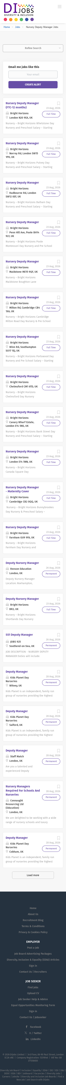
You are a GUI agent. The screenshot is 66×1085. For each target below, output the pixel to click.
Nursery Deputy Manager (22, 143)
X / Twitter (35, 1033)
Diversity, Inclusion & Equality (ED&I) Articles (33, 959)
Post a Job (33, 947)
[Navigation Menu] (59, 6)
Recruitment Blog (33, 920)
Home (7, 27)
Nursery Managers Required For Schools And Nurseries (23, 790)
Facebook (35, 1027)
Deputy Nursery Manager (22, 563)
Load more (33, 875)
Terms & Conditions (33, 926)
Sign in (33, 965)
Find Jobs (33, 987)
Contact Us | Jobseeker (33, 1017)
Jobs (17, 27)
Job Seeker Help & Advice (33, 999)
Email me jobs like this (23, 67)
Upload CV (33, 993)
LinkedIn (36, 1039)
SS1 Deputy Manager (19, 634)
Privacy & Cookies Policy (33, 932)
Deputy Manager (17, 671)
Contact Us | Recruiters (33, 971)
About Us (33, 914)
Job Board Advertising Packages (33, 953)
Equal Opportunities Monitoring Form (33, 1005)
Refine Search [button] (33, 48)
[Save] (58, 104)
